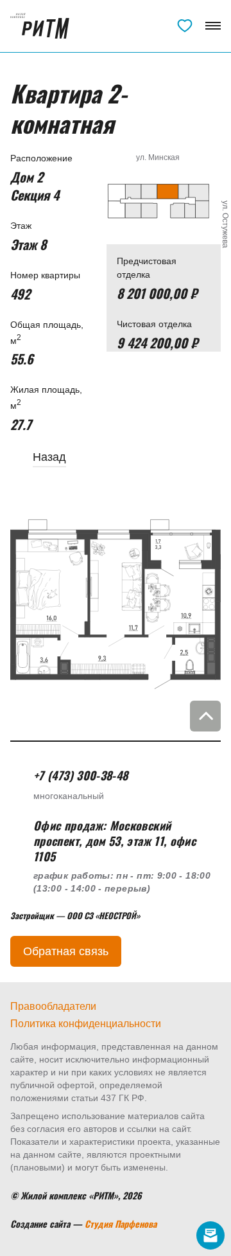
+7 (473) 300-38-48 (163, 29)
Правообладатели (53, 1006)
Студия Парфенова (121, 1223)
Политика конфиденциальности (85, 1023)
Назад (49, 457)
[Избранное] (185, 25)
